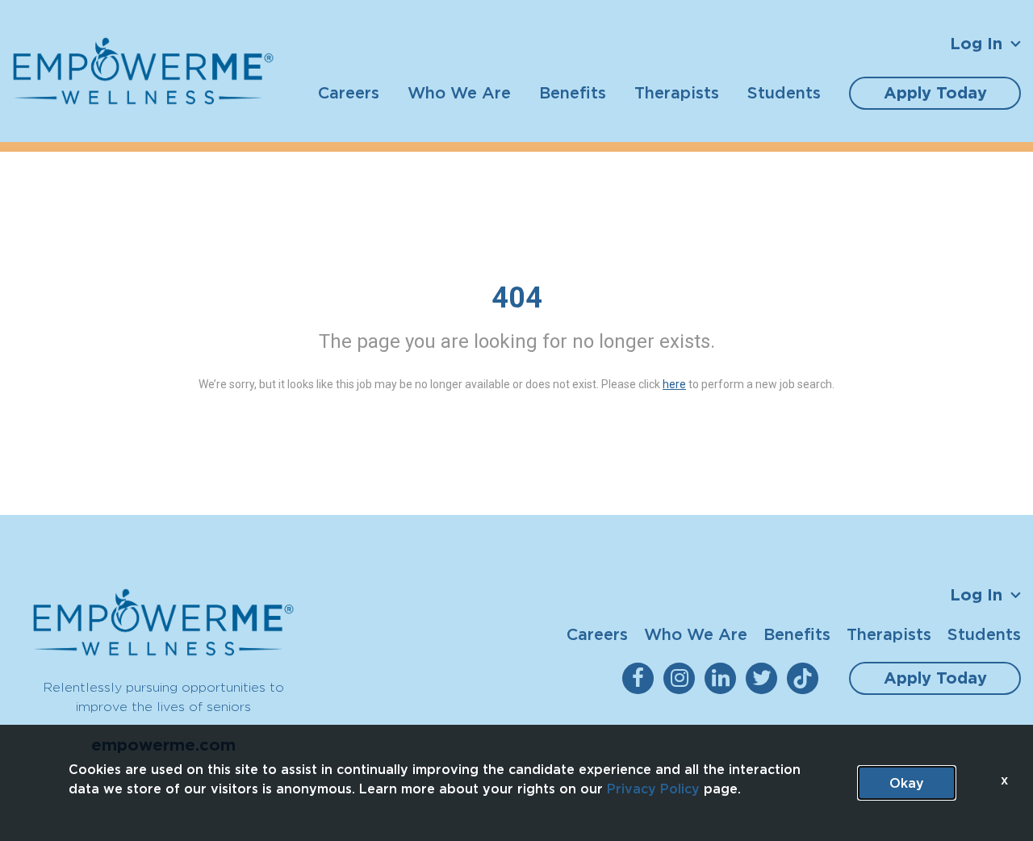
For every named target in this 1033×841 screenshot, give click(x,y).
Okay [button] (906, 783)
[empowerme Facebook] (641, 678)
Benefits (572, 92)
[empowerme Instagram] (682, 678)
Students (784, 92)
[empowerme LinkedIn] (723, 678)
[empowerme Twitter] (765, 678)
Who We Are (459, 92)
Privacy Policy (653, 788)
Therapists (676, 92)
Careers (348, 92)
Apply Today (935, 92)
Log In (976, 43)
